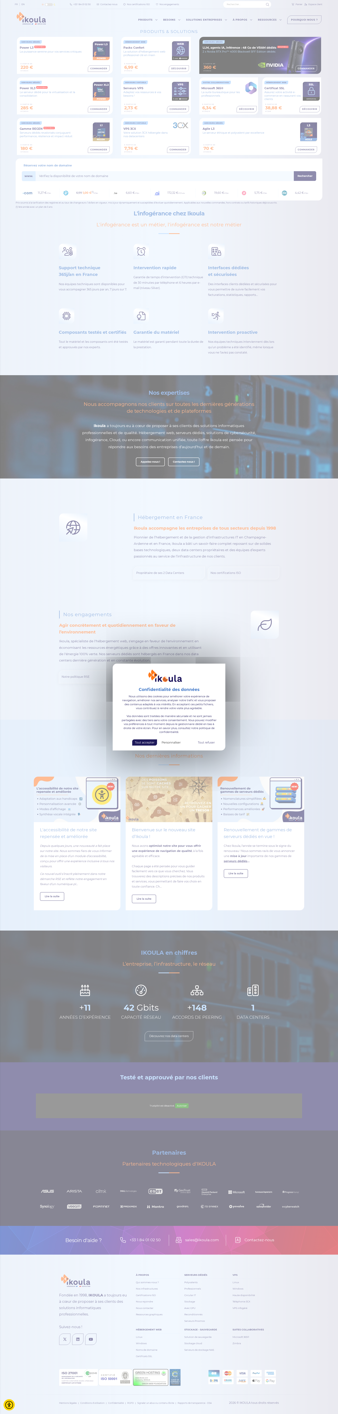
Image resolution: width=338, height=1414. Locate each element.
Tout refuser (206, 742)
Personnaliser (171, 742)
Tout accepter (144, 742)
